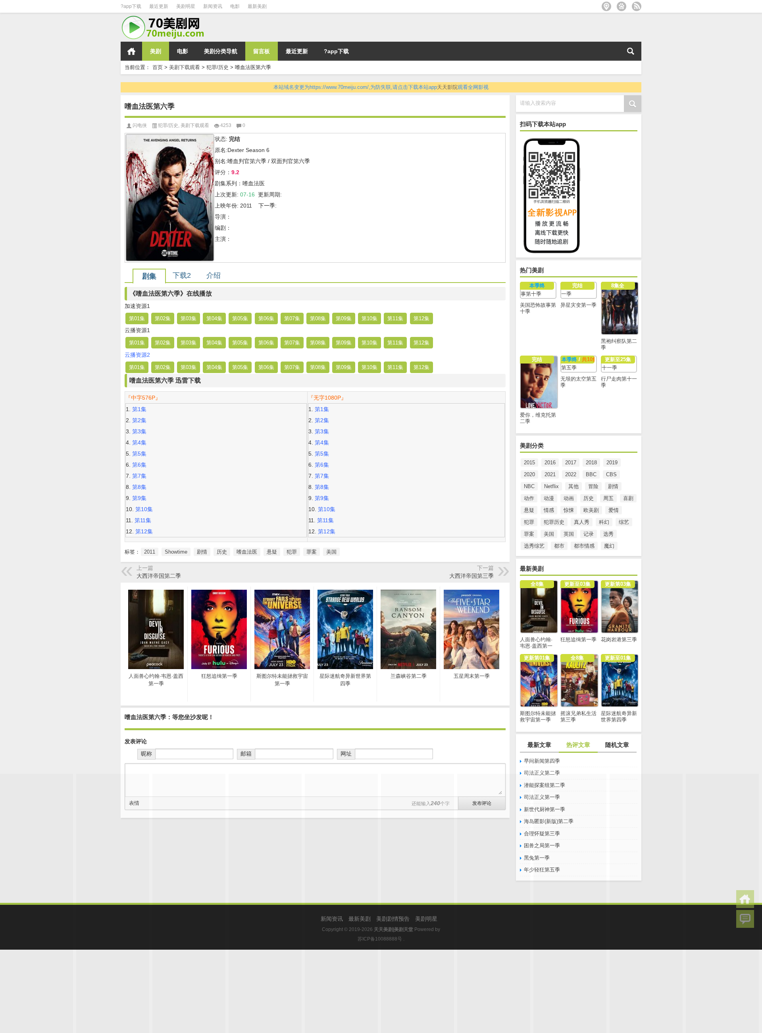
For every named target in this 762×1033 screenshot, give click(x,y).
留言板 (261, 51)
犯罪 (529, 522)
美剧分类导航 (220, 51)
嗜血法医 (247, 552)
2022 (570, 474)
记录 (588, 534)
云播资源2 (137, 355)
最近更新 (158, 6)
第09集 (344, 318)
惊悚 (569, 510)
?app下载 (131, 6)
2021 (550, 474)
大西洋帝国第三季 (471, 576)
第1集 (139, 409)
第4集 (139, 442)
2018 (591, 463)
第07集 (292, 318)
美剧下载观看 (184, 67)
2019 (612, 463)
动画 (569, 498)
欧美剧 (591, 510)
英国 (569, 534)
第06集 (266, 318)
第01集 (137, 318)
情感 (549, 510)
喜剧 (628, 498)
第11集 (395, 318)
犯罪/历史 (217, 67)
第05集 (240, 318)
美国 (549, 534)
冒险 (593, 486)
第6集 (139, 465)
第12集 (421, 318)
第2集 (139, 420)
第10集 (369, 318)
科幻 (604, 522)
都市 (559, 546)
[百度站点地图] (621, 6)
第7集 (139, 476)
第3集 (139, 431)
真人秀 (581, 522)
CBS (611, 474)
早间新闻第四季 (542, 761)
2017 (570, 463)
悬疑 (529, 510)
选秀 (608, 534)
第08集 (318, 318)
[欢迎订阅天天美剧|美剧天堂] (636, 6)
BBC (591, 474)
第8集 (139, 487)
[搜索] (630, 51)
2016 (550, 463)
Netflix (551, 486)
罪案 (529, 534)
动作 (529, 498)
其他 (573, 486)
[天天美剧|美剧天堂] (166, 18)
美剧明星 (185, 6)
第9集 (139, 498)
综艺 (624, 522)
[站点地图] (606, 6)
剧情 (613, 486)
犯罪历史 (554, 522)
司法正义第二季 (542, 773)
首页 (131, 51)
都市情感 (584, 546)
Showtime (176, 552)
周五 (608, 498)
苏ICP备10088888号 (380, 939)
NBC (529, 486)
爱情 (613, 510)
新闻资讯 (212, 6)
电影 (235, 6)
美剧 (155, 51)
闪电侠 (140, 125)
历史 (588, 498)
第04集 (214, 318)
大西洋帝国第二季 (159, 576)
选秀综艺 (534, 546)
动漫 (549, 498)
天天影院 (447, 87)
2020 (529, 474)
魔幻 (609, 546)
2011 (149, 552)
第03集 (188, 318)
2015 (529, 463)
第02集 (163, 318)
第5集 (139, 453)
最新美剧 (257, 6)
